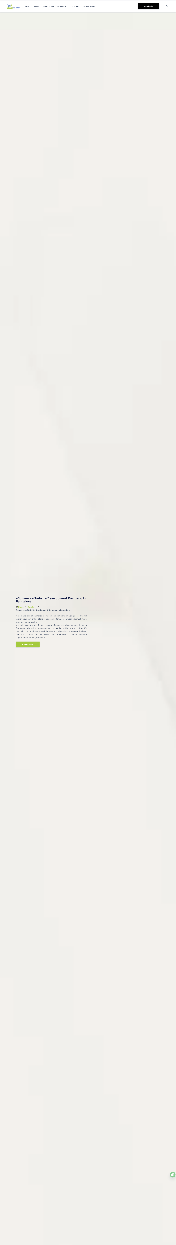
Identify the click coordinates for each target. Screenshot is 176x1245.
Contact (75, 6)
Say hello (148, 6)
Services (61, 6)
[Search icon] (167, 6)
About (37, 6)
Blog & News (89, 6)
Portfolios (48, 6)
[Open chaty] (172, 1174)
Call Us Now (27, 644)
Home (27, 6)
